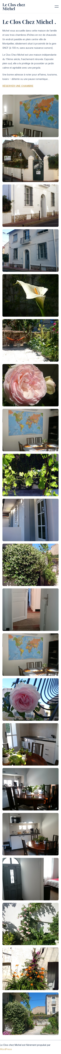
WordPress (6, 1049)
